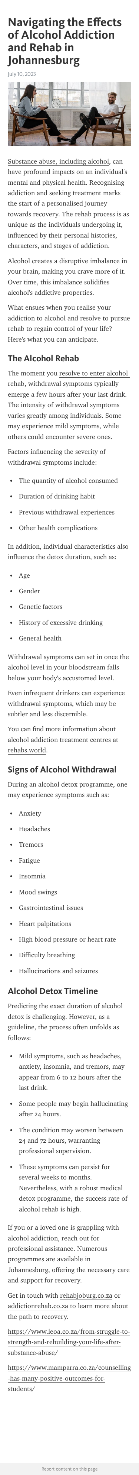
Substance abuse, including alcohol (58, 161)
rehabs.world (27, 750)
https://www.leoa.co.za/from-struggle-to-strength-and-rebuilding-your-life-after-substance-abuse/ (69, 1342)
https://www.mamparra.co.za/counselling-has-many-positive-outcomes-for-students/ (69, 1378)
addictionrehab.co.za (38, 1306)
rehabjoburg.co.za (86, 1295)
